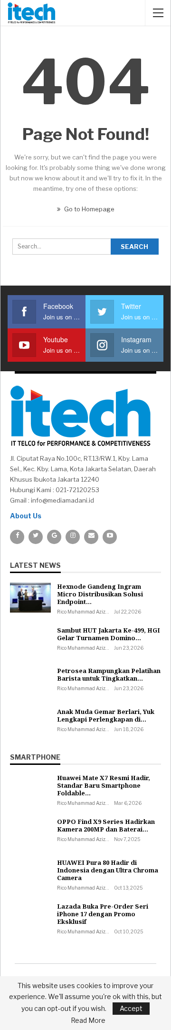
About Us (25, 516)
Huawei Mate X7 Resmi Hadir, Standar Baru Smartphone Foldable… (103, 785)
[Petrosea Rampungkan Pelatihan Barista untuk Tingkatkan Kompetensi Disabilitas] (30, 682)
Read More (88, 1020)
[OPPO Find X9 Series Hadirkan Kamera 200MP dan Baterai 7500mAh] (30, 833)
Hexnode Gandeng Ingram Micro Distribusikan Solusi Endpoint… (100, 594)
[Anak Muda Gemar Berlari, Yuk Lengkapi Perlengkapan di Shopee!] (30, 723)
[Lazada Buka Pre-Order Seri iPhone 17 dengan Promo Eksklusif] (30, 917)
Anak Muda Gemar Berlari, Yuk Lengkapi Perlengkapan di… (105, 715)
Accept (131, 1008)
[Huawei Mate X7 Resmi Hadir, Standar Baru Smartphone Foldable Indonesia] (30, 789)
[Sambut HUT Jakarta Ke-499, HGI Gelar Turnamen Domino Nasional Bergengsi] (30, 641)
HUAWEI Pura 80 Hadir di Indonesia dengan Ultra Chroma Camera (107, 870)
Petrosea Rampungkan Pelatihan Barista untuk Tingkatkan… (109, 674)
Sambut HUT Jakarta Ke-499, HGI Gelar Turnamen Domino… (108, 634)
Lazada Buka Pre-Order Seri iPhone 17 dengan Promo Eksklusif (102, 914)
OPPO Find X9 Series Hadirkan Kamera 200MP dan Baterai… (106, 825)
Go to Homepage (88, 209)
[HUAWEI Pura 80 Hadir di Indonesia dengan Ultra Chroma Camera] (30, 874)
